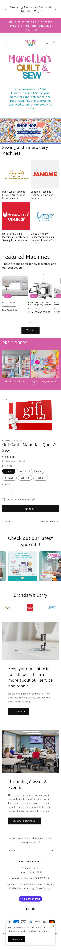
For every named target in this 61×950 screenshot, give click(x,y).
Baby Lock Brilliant (10, 302)
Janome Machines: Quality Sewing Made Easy (43, 195)
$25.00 (23, 471)
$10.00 (8, 471)
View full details (48, 521)
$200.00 (40, 478)
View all (31, 330)
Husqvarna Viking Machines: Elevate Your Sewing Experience (15, 237)
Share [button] (8, 521)
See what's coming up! (24, 820)
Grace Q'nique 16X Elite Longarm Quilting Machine (39, 303)
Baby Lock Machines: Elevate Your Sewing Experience (13, 195)
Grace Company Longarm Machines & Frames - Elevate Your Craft (43, 238)
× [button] (53, 926)
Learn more (19, 711)
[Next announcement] (55, 9)
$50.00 (37, 471)
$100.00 (9, 478)
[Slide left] (24, 322)
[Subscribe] (51, 850)
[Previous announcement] (5, 9)
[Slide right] (37, 322)
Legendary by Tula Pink (44, 381)
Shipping (5, 461)
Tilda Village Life (11, 381)
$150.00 (25, 478)
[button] (6, 43)
